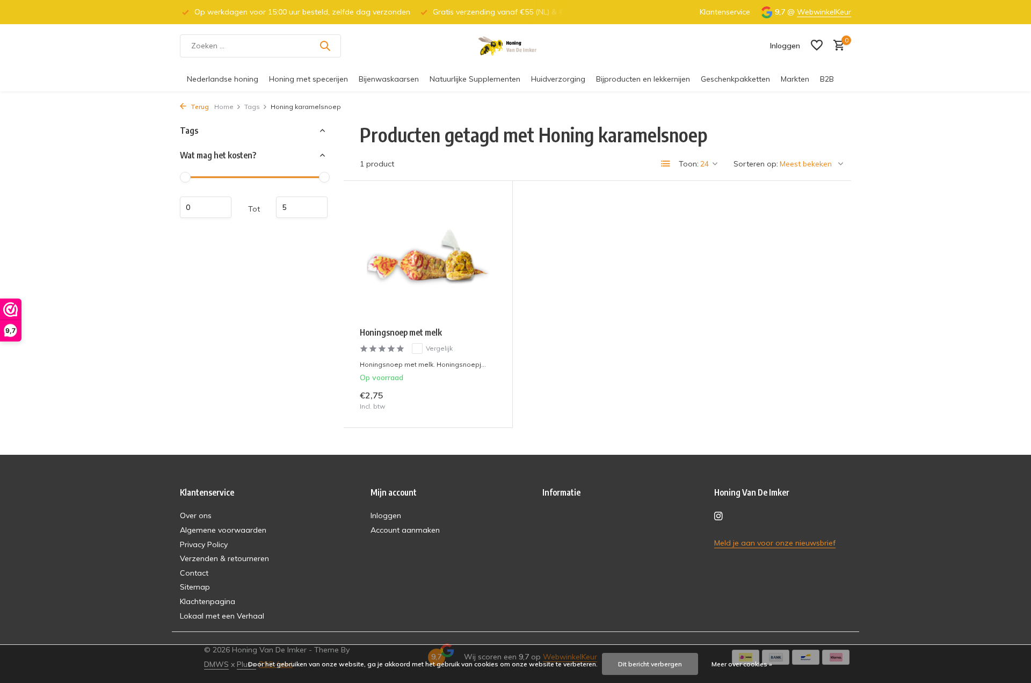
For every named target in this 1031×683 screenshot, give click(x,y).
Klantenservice (725, 12)
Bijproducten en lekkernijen (643, 79)
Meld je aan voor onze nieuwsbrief (775, 543)
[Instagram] (718, 516)
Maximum (302, 207)
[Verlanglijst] (817, 46)
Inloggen (386, 515)
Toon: (689, 164)
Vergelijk (439, 348)
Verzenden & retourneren (224, 558)
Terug (199, 107)
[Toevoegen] (477, 399)
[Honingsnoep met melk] (428, 258)
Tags (252, 107)
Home (224, 107)
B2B (827, 79)
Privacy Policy (204, 544)
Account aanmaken (405, 530)
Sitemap (195, 587)
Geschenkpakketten (735, 79)
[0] (836, 46)
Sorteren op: (756, 164)
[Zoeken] (325, 45)
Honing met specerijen (308, 79)
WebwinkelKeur (824, 12)
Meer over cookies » (741, 664)
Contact (194, 573)
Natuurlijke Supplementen (475, 79)
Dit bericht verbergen (650, 664)
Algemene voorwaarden (223, 530)
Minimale (205, 207)
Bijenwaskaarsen (389, 79)
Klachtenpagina (207, 601)
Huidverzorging (558, 79)
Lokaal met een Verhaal (222, 616)
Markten (795, 79)
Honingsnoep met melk (401, 332)
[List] (666, 164)
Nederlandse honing (222, 79)
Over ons (196, 515)
